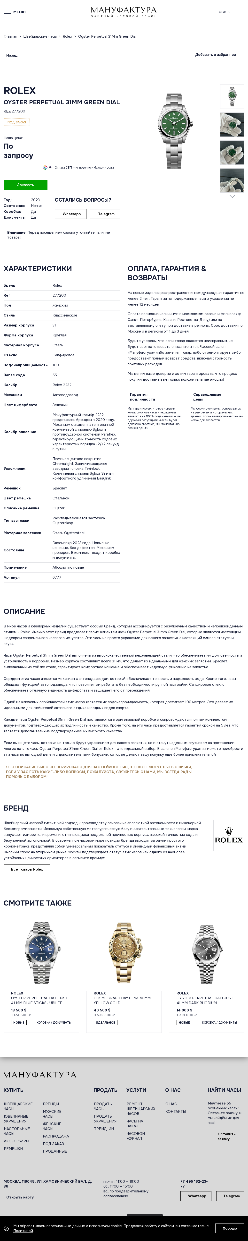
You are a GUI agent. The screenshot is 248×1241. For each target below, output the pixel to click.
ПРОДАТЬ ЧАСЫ (103, 1106)
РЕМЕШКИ (13, 1148)
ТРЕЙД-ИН (104, 1128)
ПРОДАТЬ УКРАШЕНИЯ (105, 1119)
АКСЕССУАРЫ (16, 1141)
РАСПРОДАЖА (56, 1136)
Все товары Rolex (27, 869)
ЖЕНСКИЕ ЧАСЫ (52, 1126)
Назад (11, 55)
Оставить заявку (226, 1136)
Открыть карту (20, 1197)
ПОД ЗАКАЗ (53, 1143)
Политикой (23, 1230)
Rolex (20, 91)
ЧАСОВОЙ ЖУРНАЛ (136, 1136)
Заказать (25, 184)
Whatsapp (72, 214)
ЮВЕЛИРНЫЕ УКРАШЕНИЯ (16, 1119)
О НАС (171, 1104)
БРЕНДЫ (51, 1104)
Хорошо (230, 1228)
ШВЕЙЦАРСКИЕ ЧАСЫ (18, 1106)
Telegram (106, 214)
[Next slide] (232, 196)
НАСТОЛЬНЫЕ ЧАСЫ (17, 1131)
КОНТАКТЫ (175, 1111)
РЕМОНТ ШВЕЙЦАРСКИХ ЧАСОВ (141, 1109)
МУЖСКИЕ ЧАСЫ (52, 1114)
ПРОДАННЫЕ (55, 1151)
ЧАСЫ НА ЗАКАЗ (135, 1124)
